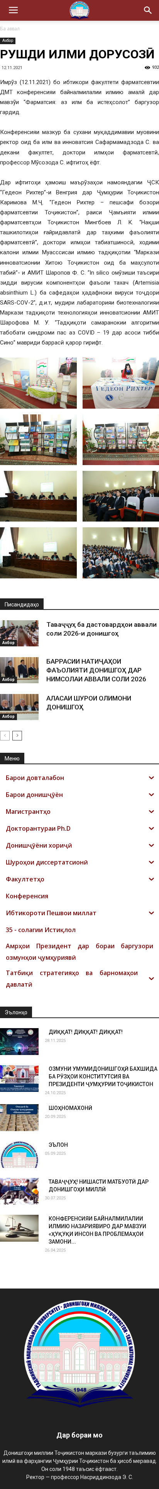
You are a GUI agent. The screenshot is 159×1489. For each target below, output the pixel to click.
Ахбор (7, 40)
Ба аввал (10, 28)
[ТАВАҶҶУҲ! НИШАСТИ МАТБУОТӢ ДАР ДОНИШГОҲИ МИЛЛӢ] (19, 1191)
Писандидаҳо (22, 604)
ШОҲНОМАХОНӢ (70, 1108)
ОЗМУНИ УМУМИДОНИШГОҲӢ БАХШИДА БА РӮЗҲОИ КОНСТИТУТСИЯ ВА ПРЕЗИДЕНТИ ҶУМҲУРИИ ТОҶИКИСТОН (103, 1076)
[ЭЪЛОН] (19, 1154)
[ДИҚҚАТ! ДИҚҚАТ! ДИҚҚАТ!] (19, 1041)
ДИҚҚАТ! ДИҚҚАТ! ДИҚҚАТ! (86, 1032)
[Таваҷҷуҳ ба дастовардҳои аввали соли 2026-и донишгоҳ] (19, 633)
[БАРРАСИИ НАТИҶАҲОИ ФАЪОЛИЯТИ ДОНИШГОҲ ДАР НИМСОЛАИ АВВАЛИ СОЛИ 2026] (19, 670)
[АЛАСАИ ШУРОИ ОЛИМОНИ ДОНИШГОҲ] (19, 707)
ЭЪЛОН (58, 1145)
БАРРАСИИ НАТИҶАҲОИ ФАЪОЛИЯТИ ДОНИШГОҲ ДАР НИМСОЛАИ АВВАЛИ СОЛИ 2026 (96, 670)
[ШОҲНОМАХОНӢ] (19, 1117)
